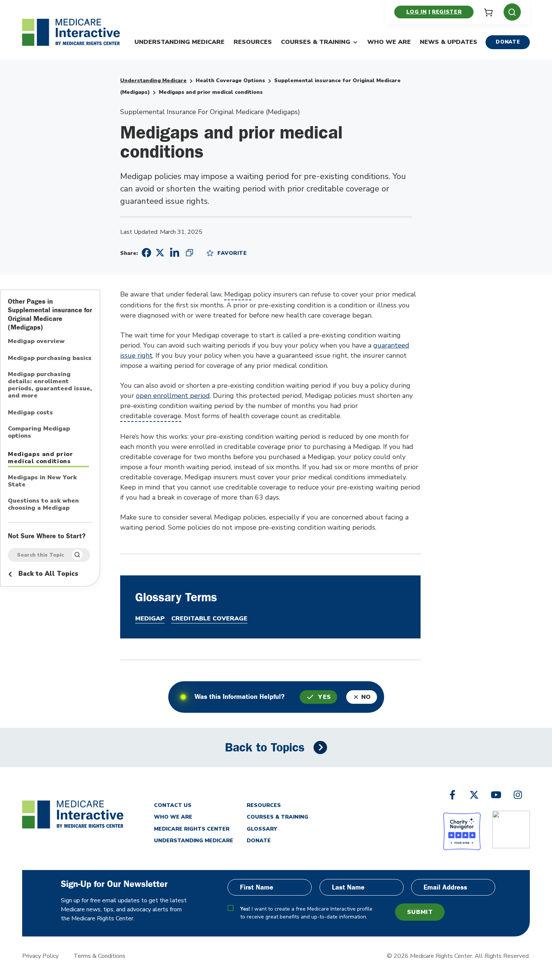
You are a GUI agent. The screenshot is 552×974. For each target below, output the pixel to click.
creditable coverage (150, 415)
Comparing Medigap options (39, 432)
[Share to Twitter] (159, 252)
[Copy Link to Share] (189, 252)
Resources (253, 42)
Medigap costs (30, 413)
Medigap (237, 294)
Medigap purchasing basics (50, 358)
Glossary (262, 828)
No (366, 697)
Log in (416, 11)
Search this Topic (40, 555)
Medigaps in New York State (42, 481)
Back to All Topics (47, 573)
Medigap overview (36, 341)
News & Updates (448, 42)
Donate (508, 41)
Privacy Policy (40, 956)
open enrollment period (173, 395)
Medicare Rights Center (191, 828)
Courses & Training (315, 42)
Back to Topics (265, 747)
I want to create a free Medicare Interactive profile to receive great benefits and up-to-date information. (306, 912)
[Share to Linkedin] (174, 252)
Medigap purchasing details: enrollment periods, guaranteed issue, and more (50, 385)
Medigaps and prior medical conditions (40, 457)
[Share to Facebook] (145, 253)
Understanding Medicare (179, 42)
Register (447, 11)
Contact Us (173, 805)
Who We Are (389, 42)
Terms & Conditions (99, 956)
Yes (324, 697)
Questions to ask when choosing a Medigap (43, 504)
